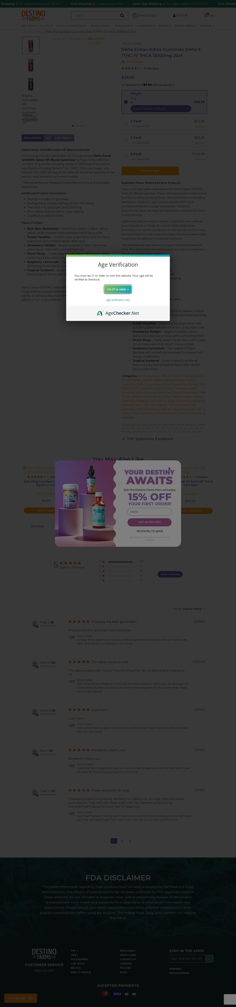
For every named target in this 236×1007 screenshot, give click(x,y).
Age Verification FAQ (118, 300)
